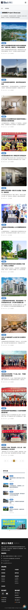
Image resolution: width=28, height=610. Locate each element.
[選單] (25, 2)
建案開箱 (3, 581)
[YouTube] (6, 593)
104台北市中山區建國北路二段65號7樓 (11, 558)
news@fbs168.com (7, 563)
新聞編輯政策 (18, 597)
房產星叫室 (3, 599)
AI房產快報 (3, 601)
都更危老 (3, 578)
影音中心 (16, 581)
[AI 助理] (25, 607)
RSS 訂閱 (18, 602)
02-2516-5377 (6, 560)
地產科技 (16, 579)
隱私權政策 (17, 600)
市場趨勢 (17, 569)
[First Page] (5, 461)
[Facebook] (2, 593)
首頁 (2, 8)
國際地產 (17, 573)
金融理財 (3, 579)
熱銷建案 (3, 586)
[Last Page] (23, 461)
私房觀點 (16, 578)
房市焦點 (3, 569)
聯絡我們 (17, 595)
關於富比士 (17, 593)
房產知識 (16, 583)
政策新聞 (3, 573)
